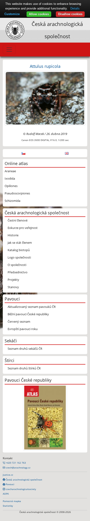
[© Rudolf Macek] (45, 98)
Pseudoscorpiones (17, 193)
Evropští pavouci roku (23, 329)
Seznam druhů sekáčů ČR (25, 348)
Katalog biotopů (19, 250)
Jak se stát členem (20, 242)
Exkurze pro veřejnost (23, 228)
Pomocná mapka (12, 501)
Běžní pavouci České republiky (28, 314)
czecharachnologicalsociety (20, 489)
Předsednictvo (17, 272)
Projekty (13, 280)
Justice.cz (8, 474)
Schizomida (12, 201)
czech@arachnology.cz (17, 467)
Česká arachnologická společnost (23, 479)
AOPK (6, 493)
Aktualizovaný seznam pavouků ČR (32, 307)
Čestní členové (17, 220)
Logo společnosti (19, 257)
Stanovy (13, 287)
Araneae (10, 171)
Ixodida (10, 178)
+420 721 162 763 (15, 462)
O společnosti (17, 265)
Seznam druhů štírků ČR (24, 368)
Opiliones (11, 186)
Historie (13, 235)
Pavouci (9, 484)
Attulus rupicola (45, 66)
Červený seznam (19, 321)
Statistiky (8, 505)
